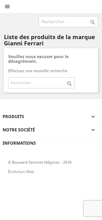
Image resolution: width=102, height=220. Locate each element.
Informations (19, 143)
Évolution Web (21, 171)
